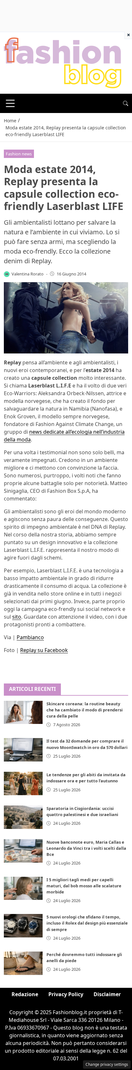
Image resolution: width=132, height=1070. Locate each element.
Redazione (25, 994)
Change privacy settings (107, 1064)
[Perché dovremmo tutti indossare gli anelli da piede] (23, 963)
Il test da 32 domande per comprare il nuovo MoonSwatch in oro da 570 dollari (87, 744)
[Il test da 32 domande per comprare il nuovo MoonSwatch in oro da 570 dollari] (23, 749)
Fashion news (19, 154)
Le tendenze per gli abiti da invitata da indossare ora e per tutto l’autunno (86, 778)
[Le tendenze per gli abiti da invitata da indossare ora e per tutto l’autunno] (23, 783)
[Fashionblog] (62, 62)
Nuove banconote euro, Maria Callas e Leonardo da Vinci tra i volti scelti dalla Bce (86, 848)
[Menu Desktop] (10, 103)
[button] (125, 103)
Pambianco (30, 637)
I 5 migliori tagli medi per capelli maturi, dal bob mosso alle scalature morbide (83, 886)
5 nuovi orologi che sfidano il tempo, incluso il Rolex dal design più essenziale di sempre (87, 923)
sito (16, 616)
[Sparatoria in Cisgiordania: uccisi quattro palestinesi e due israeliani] (23, 817)
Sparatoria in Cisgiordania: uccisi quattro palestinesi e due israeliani (82, 811)
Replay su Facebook (44, 650)
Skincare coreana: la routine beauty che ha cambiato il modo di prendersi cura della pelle (84, 710)
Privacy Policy (65, 994)
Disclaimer (107, 994)
